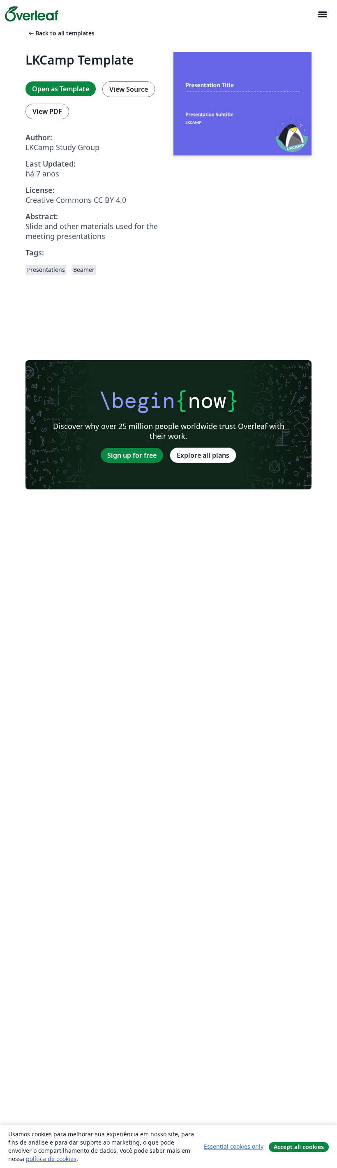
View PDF (47, 111)
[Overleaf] (31, 14)
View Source (128, 89)
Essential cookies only (233, 1146)
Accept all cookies (299, 1147)
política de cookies (51, 1159)
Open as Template (60, 88)
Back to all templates (61, 33)
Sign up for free (132, 455)
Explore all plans (203, 455)
